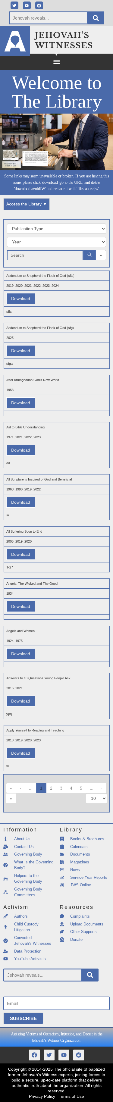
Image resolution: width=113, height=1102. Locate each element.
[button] (56, 61)
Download (20, 298)
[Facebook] (34, 1055)
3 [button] (61, 788)
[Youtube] (27, 5)
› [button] (101, 788)
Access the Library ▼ (26, 204)
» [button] (11, 798)
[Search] (96, 18)
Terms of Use (71, 1096)
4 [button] (71, 788)
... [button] (31, 788)
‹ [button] (20, 788)
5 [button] (81, 788)
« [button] (11, 788)
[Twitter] (14, 5)
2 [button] (51, 788)
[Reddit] (39, 5)
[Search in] (101, 255)
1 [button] (41, 788)
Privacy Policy (42, 1096)
